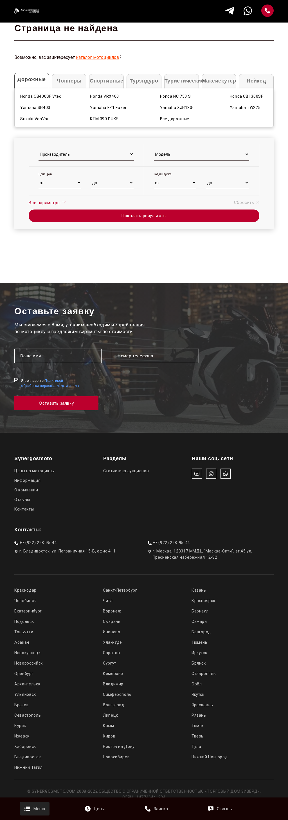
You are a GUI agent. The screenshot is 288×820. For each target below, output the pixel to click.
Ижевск (22, 736)
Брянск (199, 663)
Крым (108, 725)
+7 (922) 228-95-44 (38, 542)
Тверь (198, 736)
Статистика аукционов (126, 471)
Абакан (21, 642)
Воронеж (112, 611)
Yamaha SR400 (35, 107)
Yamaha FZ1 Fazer (108, 107)
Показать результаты (143, 215)
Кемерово (113, 673)
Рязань (199, 715)
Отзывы (22, 499)
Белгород (201, 632)
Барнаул (200, 611)
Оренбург (23, 673)
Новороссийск (28, 663)
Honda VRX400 (104, 96)
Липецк (110, 715)
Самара (199, 621)
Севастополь (27, 715)
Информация (27, 480)
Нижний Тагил (28, 767)
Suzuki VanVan (35, 119)
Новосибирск (116, 757)
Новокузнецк (27, 652)
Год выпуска (163, 174)
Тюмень (200, 642)
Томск (198, 725)
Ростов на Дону (119, 746)
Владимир (113, 684)
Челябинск (25, 600)
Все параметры (45, 202)
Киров (109, 736)
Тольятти (23, 632)
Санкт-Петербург (120, 590)
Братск (21, 705)
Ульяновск (25, 694)
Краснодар (25, 590)
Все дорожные (175, 119)
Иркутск (199, 652)
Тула (196, 746)
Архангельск (27, 684)
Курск (20, 725)
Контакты (24, 509)
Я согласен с (50, 383)
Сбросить (244, 202)
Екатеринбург (28, 611)
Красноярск (203, 600)
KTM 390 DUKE (104, 119)
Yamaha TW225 (245, 107)
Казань (199, 590)
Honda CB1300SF (246, 96)
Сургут (109, 663)
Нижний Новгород (210, 757)
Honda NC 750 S (175, 96)
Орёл (197, 684)
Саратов (111, 652)
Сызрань (111, 621)
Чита (108, 600)
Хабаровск (25, 746)
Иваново (111, 632)
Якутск (198, 694)
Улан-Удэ (112, 642)
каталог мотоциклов (97, 57)
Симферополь (117, 694)
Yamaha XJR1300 (177, 107)
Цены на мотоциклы (34, 471)
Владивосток (27, 757)
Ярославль (202, 705)
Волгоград (113, 705)
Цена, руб (45, 174)
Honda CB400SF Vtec (40, 96)
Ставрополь (204, 673)
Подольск (24, 621)
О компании (26, 490)
